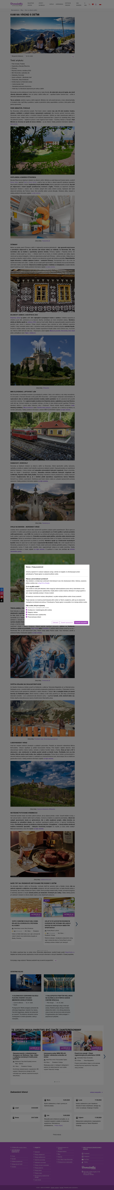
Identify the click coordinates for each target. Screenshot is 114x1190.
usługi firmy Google (43, 583)
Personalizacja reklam (34, 617)
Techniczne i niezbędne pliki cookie (38, 608)
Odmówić (55, 622)
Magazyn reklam (33, 612)
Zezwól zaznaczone (67, 622)
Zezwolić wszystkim (81, 622)
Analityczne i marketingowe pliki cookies (40, 610)
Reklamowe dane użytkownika (37, 615)
